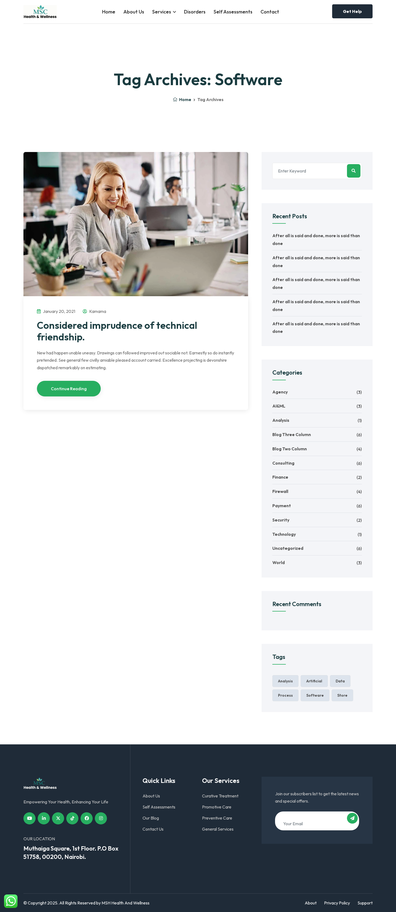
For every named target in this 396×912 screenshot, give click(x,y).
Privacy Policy (337, 903)
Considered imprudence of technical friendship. (117, 331)
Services (161, 12)
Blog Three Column (291, 434)
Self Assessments (233, 12)
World (278, 562)
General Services (218, 829)
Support (365, 903)
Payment (281, 505)
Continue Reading (69, 388)
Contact (269, 12)
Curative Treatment (220, 796)
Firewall (280, 491)
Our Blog (151, 818)
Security (280, 520)
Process (285, 695)
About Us (133, 12)
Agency (280, 392)
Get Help (352, 11)
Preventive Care (217, 818)
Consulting (283, 463)
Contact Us (153, 829)
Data (340, 681)
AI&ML (278, 406)
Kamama (97, 311)
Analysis (280, 420)
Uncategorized (287, 548)
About (311, 903)
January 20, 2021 (58, 311)
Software (315, 695)
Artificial (314, 681)
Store (342, 695)
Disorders (195, 12)
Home (108, 12)
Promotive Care (216, 807)
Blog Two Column (289, 448)
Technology (284, 534)
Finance (280, 477)
